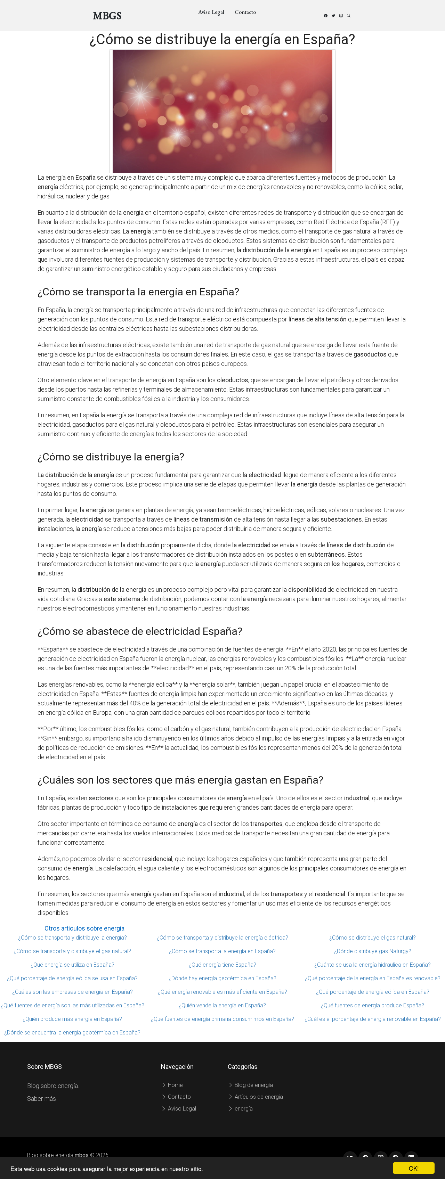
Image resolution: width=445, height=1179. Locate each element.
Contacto (245, 12)
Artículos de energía (258, 1097)
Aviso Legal (211, 12)
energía (243, 1108)
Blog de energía (253, 1085)
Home (175, 1085)
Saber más (41, 1098)
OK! (414, 1168)
